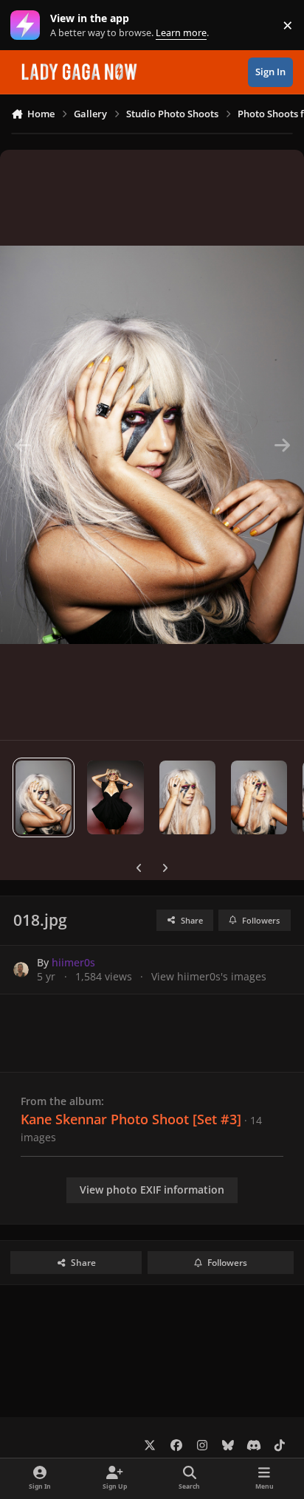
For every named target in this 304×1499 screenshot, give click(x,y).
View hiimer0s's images (208, 976)
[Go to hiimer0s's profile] (21, 969)
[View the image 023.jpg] (259, 797)
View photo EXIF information (152, 1190)
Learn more (28, 25)
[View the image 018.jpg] (43, 797)
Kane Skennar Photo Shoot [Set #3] (131, 1119)
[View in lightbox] (152, 445)
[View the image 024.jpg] (187, 797)
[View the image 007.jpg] (115, 797)
